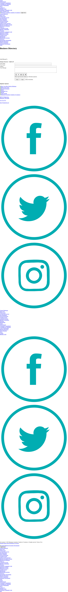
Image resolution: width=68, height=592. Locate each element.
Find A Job (2, 15)
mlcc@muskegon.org (4, 102)
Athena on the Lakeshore (5, 23)
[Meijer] (34, 90)
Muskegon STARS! (4, 33)
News (1, 6)
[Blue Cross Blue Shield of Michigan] (34, 86)
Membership (2, 36)
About (1, 0)
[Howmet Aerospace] (34, 88)
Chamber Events (3, 22)
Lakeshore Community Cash (6, 10)
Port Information (3, 18)
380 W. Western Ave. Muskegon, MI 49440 (4, 97)
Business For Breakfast (5, 26)
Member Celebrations (4, 29)
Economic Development (5, 43)
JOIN (1, 45)
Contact (1, 333)
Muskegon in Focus (4, 34)
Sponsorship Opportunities (5, 40)
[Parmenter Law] (34, 91)
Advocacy (2, 39)
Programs (2, 30)
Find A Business (3, 11)
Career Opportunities (4, 5)
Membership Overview (5, 38)
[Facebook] (34, 172)
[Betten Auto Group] (34, 87)
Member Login (3, 9)
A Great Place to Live (4, 17)
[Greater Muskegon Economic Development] (9, 545)
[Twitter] (34, 240)
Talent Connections (4, 42)
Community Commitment (5, 3)
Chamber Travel (3, 35)
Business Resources (4, 41)
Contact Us (2, 7)
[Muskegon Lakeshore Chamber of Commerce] (10, 12)
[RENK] (34, 92)
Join (8, 11)
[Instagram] (34, 309)
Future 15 (2, 27)
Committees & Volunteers (5, 4)
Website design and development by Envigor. (9, 543)
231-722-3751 (3, 100)
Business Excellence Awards (6, 24)
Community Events (4, 28)
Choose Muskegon (4, 14)
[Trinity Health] (34, 93)
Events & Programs (4, 21)
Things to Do (3, 16)
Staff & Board (3, 1)
